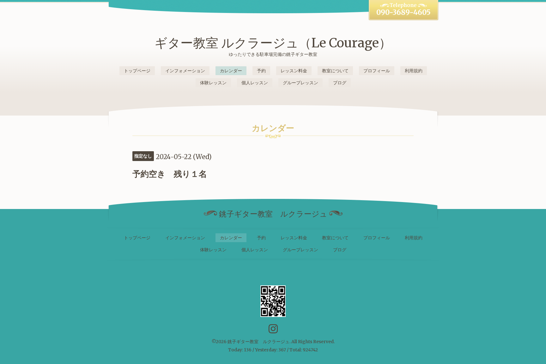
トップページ (137, 71)
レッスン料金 (294, 71)
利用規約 (413, 71)
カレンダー (231, 71)
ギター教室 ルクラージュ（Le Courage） (273, 43)
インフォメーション (185, 71)
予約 (261, 71)
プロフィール (376, 71)
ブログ (339, 83)
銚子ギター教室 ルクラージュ (258, 341)
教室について (335, 71)
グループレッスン (300, 83)
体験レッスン (213, 83)
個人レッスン (254, 83)
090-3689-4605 (403, 12)
